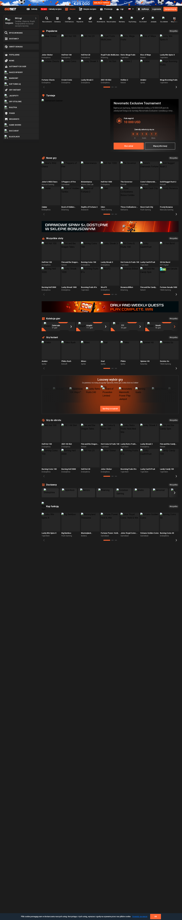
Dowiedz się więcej (139, 917)
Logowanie (156, 9)
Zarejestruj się (170, 9)
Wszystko (173, 31)
